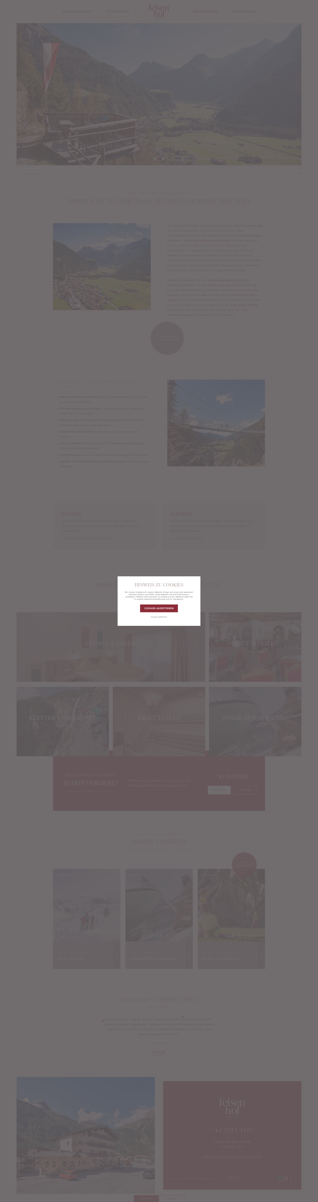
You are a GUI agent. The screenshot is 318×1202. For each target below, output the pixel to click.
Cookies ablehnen (159, 617)
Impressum (178, 599)
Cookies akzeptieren (159, 608)
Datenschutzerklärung (154, 599)
